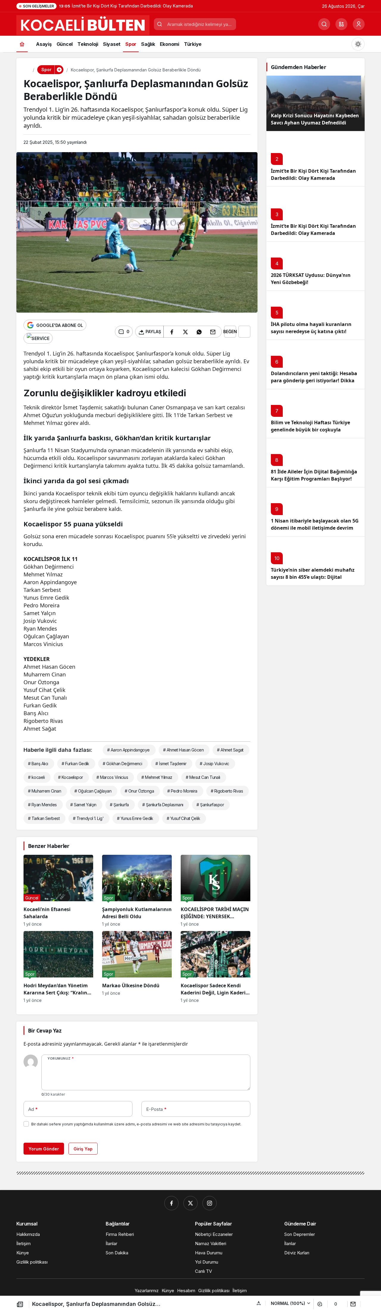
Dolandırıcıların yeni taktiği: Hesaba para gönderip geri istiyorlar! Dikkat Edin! (314, 380)
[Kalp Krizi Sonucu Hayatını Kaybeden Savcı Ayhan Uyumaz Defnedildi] (315, 103)
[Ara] (324, 24)
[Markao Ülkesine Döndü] (137, 967)
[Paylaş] (356, 1304)
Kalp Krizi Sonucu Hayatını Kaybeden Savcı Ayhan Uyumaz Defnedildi (315, 119)
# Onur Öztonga (139, 790)
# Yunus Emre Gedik (135, 818)
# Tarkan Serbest (44, 818)
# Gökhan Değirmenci (122, 763)
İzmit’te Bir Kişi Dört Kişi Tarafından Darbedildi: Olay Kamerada (313, 230)
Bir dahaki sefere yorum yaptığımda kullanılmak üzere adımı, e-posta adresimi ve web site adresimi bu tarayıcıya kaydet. (136, 1124)
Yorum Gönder (44, 1148)
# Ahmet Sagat (230, 749)
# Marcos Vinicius (112, 777)
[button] (341, 24)
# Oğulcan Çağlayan (92, 790)
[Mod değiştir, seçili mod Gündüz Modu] (358, 44)
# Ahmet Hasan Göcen (183, 749)
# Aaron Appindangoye (128, 749)
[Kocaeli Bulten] (82, 25)
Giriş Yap (83, 1148)
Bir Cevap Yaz (44, 1030)
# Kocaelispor (70, 777)
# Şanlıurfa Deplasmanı (162, 804)
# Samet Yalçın (83, 804)
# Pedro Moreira (182, 790)
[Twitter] (190, 1203)
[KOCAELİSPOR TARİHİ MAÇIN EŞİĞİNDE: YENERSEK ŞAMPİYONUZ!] (215, 891)
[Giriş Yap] (359, 24)
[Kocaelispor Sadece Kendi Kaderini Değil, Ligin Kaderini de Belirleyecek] (215, 967)
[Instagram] (209, 1203)
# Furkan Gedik (75, 763)
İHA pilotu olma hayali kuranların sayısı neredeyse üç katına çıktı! (311, 328)
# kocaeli (36, 777)
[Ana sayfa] (22, 44)
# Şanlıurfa (119, 804)
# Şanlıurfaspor (210, 804)
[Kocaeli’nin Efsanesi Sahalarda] (58, 891)
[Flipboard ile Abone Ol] (38, 338)
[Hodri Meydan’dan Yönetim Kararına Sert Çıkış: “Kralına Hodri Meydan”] (58, 967)
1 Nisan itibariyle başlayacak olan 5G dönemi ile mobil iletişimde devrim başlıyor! (315, 528)
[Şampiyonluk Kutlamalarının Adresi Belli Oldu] (137, 891)
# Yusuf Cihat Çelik (183, 818)
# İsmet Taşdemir (170, 763)
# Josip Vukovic (214, 763)
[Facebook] (171, 1203)
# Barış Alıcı (38, 763)
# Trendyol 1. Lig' (88, 818)
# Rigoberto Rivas (227, 790)
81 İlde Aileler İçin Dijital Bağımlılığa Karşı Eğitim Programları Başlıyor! (314, 475)
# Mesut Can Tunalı (203, 777)
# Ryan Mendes (42, 804)
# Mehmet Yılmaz (156, 777)
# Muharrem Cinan (44, 790)
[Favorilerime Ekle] (244, 332)
